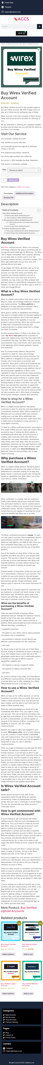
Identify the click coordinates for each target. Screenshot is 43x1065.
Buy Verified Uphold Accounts (19, 909)
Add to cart (13, 180)
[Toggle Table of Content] (37, 210)
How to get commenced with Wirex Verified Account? (23, 231)
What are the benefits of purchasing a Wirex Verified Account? (24, 223)
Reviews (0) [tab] (8, 198)
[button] (21, 39)
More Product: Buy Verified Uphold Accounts (21, 233)
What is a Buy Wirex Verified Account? (18, 215)
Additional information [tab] (24, 193)
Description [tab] (8, 193)
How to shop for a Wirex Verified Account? (20, 218)
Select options (8, 954)
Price (4, 169)
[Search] (39, 26)
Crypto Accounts (12, 44)
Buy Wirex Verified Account (12, 213)
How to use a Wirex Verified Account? (18, 226)
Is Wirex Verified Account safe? (14, 228)
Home (3, 44)
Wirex (6, 247)
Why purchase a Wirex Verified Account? (18, 220)
